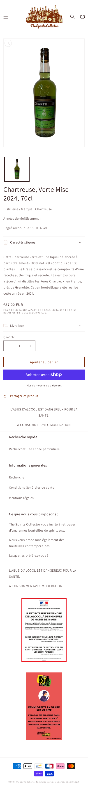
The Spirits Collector (25, 781)
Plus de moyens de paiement (44, 385)
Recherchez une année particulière (34, 449)
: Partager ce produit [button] (24, 396)
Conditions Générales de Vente (31, 487)
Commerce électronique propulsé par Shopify (58, 781)
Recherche (16, 477)
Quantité (9, 337)
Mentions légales (21, 498)
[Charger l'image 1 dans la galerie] (17, 169)
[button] (6, 17)
